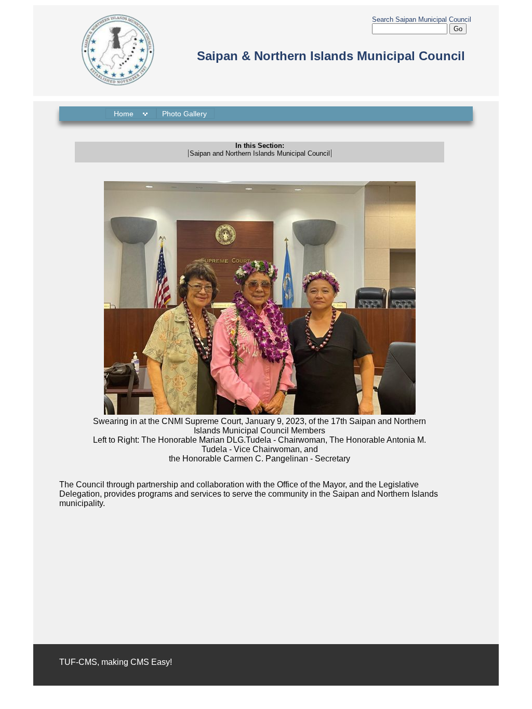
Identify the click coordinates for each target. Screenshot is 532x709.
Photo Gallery (185, 114)
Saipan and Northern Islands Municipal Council (260, 153)
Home (125, 114)
